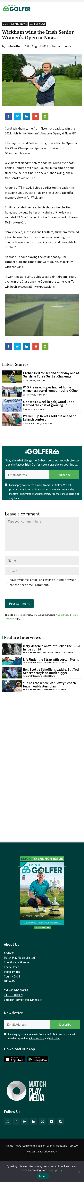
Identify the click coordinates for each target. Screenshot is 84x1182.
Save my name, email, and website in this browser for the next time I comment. (43, 582)
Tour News (41, 380)
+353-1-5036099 (13, 995)
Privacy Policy (26, 494)
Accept (42, 1176)
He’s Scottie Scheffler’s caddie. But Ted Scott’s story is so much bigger (51, 671)
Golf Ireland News (15, 23)
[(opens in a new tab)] (42, 891)
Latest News (38, 23)
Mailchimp (44, 494)
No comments (61, 46)
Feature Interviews (32, 652)
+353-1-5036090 (18, 990)
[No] (79, 1172)
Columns (27, 409)
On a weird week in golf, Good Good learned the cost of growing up (48, 403)
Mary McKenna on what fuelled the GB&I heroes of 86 (51, 647)
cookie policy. (54, 1170)
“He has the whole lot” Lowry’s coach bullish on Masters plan (49, 684)
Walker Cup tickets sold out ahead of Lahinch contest (49, 418)
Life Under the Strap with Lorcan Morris (51, 659)
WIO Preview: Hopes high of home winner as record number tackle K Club (50, 389)
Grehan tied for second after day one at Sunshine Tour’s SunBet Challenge (51, 374)
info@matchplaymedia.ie (27, 1000)
